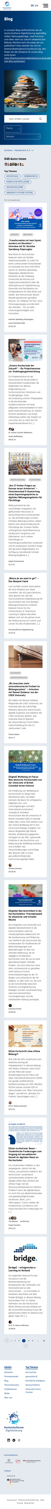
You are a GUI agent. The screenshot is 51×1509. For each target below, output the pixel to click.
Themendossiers (11, 1385)
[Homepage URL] (7, 5)
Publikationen (10, 1389)
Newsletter (29, 1503)
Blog (6, 1380)
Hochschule (12, 176)
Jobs (42, 1500)
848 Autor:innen (15, 159)
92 (44, 1341)
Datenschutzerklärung (28, 1500)
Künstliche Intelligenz (17, 181)
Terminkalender (11, 1376)
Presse (20, 1503)
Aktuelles (8, 1372)
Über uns (8, 1397)
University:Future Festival (19, 192)
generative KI (31, 176)
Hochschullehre (14, 187)
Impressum (12, 1500)
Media (6, 1393)
